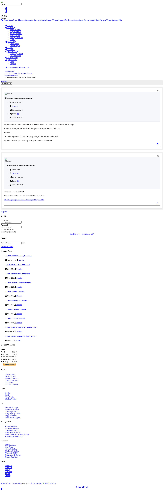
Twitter (7, 476)
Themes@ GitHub (11, 412)
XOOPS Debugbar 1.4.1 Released (16, 300)
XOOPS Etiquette (11, 384)
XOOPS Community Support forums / (19, 73)
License (12, 40)
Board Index (14, 44)
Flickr (7, 470)
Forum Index (8, 20)
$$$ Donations (10, 445)
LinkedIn (8, 468)
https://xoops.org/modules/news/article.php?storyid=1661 (24, 200)
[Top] (157, 144)
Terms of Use (5, 483)
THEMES (11, 50)
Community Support (32, 20)
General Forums (19, 20)
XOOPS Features (16, 34)
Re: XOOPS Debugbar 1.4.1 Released (18, 265)
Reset (13, 232)
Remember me (8, 230)
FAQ (7, 395)
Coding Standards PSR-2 (14, 436)
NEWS (10, 48)
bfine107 (15, 106)
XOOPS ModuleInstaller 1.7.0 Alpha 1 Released (21, 336)
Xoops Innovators (11, 380)
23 (18, 114)
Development (69, 20)
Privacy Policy (17, 483)
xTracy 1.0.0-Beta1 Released (15, 318)
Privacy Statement (16, 38)
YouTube (8, 472)
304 (18, 181)
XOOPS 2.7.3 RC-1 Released (15, 291)
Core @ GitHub (11, 426)
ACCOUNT (12, 60)
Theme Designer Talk (114, 20)
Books (7, 393)
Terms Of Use (15, 36)
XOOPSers (9, 382)
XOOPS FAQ (12, 58)
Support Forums (11, 416)
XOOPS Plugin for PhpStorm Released (18, 282)
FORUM (11, 42)
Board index (9, 71)
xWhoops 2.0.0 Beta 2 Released (16, 309)
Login (12, 62)
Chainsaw (15, 173)
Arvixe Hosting (36, 483)
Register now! (75, 234)
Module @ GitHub (16, 54)
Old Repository (15, 56)
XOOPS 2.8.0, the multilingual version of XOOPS (21, 327)
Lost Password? (88, 234)
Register (13, 64)
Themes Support (58, 20)
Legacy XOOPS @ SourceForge (17, 434)
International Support (81, 20)
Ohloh (7, 474)
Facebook (8, 466)
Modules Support (46, 20)
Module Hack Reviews (98, 20)
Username (4, 220)
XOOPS (10, 28)
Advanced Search (7, 247)
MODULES (12, 52)
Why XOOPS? (15, 32)
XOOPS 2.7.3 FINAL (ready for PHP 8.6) (19, 256)
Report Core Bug (11, 457)
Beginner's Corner (11, 75)
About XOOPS (15, 30)
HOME (10, 26)
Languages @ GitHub (13, 414)
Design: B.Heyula (82, 487)
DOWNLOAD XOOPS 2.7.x (18, 67)
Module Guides (10, 399)
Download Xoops (11, 408)
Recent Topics (15, 46)
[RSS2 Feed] (49, 483)
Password (4, 225)
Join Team (9, 447)
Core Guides (9, 397)
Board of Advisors (11, 378)
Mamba (21, 260)
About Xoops (10, 374)
